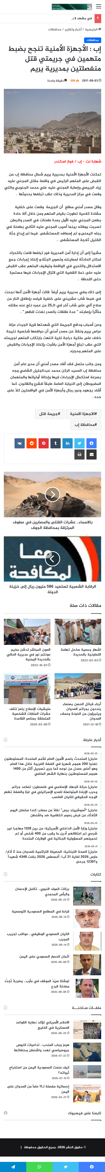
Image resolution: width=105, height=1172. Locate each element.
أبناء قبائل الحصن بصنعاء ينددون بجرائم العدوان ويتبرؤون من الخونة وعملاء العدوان (80, 711)
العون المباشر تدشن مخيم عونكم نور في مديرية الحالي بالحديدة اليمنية (28, 654)
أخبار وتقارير (73, 29)
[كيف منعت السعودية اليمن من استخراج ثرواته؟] (87, 1071)
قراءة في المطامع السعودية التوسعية (40, 912)
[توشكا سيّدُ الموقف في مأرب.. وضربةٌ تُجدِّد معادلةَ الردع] (87, 988)
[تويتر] (79, 443)
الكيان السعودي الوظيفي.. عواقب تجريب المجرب (38, 936)
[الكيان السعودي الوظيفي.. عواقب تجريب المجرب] (87, 941)
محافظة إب (85, 425)
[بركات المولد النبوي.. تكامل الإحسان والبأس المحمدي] (87, 896)
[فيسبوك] (91, 443)
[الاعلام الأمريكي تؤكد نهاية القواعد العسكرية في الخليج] (87, 1029)
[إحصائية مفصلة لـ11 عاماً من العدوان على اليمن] (87, 1093)
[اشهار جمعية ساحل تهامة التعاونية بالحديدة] (78, 632)
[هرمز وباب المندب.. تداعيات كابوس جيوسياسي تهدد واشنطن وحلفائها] (87, 1052)
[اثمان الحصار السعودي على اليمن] (87, 965)
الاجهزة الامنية (82, 414)
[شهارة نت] (71, 7)
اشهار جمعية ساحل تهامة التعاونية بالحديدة (81, 652)
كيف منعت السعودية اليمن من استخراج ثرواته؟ (39, 1070)
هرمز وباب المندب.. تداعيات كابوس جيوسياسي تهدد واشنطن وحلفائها (41, 1047)
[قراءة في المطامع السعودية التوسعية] (87, 918)
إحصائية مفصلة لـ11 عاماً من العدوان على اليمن (38, 1089)
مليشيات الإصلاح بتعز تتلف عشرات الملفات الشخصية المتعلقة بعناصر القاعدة (29, 714)
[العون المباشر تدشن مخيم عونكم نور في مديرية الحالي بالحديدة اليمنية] (27, 632)
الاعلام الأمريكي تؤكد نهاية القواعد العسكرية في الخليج (42, 1025)
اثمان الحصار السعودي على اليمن (44, 957)
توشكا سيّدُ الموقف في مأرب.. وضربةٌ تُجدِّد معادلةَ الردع (36, 983)
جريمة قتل (48, 414)
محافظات (54, 29)
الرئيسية (91, 29)
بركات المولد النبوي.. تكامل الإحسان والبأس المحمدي (42, 891)
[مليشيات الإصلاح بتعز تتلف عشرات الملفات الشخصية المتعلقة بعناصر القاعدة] (27, 688)
